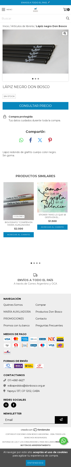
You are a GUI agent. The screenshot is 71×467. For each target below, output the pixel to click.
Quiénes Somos (13, 304)
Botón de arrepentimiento (35, 445)
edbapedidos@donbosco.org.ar (26, 385)
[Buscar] (67, 18)
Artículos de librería (22, 26)
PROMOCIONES (13, 318)
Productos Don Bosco (49, 311)
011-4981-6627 (16, 380)
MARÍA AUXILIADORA (17, 311)
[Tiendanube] (36, 431)
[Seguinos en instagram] (6, 405)
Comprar (41, 304)
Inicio (6, 26)
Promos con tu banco (16, 325)
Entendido (36, 462)
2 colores (19, 216)
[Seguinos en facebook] (13, 405)
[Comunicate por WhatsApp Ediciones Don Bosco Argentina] (63, 441)
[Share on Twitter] (40, 140)
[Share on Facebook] (30, 140)
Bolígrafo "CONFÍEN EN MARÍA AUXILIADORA (18, 223)
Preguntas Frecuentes (49, 325)
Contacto (41, 318)
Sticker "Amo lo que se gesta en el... (52, 216)
